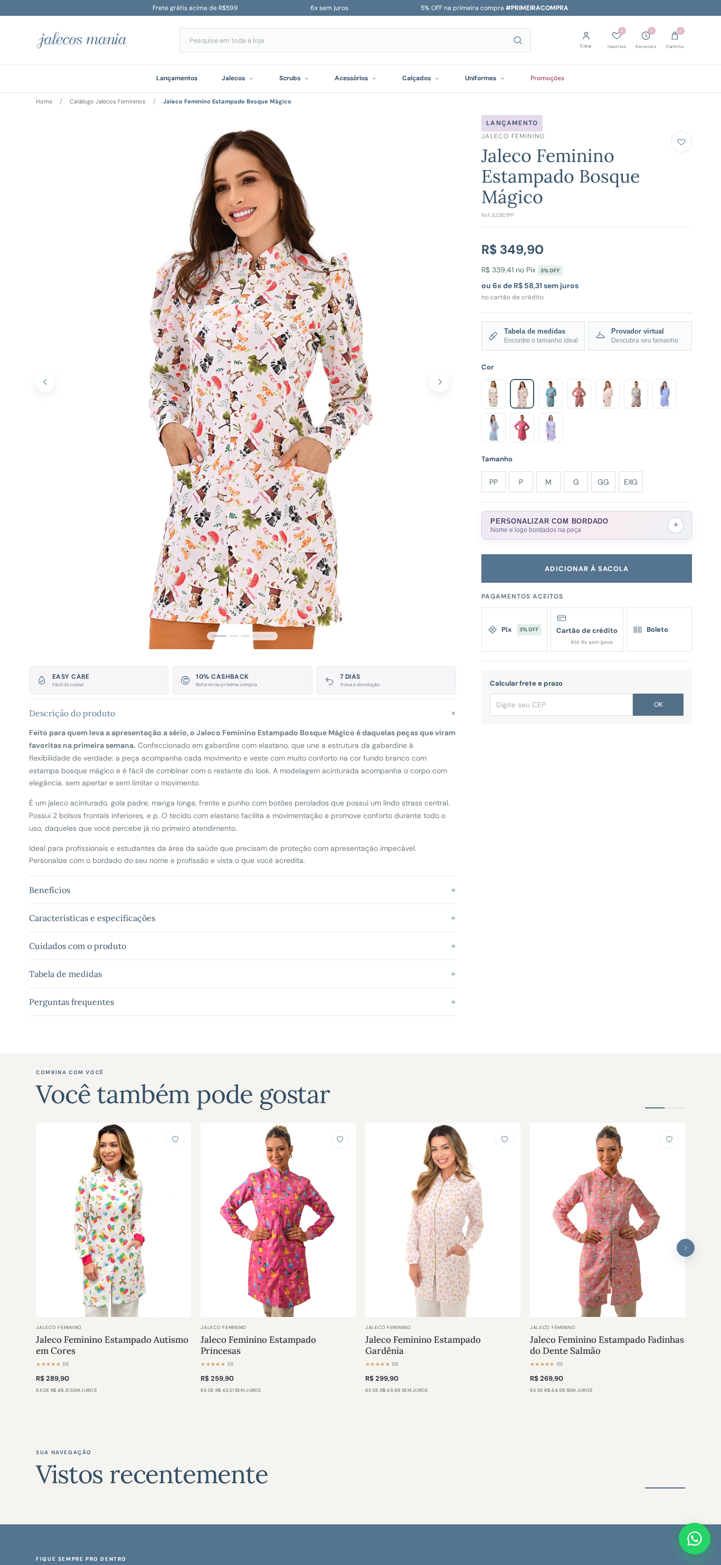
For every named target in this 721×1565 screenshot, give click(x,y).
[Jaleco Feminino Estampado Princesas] (278, 1220)
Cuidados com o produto (243, 946)
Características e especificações (243, 918)
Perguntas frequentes (243, 1002)
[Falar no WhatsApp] (694, 1538)
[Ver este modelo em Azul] (550, 394)
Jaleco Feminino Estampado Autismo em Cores (112, 1345)
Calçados (416, 78)
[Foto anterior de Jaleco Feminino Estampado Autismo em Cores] (49, 1220)
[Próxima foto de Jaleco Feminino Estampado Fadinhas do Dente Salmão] (672, 1220)
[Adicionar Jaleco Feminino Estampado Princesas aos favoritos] (339, 1139)
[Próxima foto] (440, 382)
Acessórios (351, 78)
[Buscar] (517, 40)
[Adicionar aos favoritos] (681, 142)
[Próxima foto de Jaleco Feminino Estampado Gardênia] (507, 1220)
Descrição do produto (243, 713)
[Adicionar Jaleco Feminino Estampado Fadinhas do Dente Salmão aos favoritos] (669, 1139)
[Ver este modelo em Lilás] (664, 394)
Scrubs (289, 78)
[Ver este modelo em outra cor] (493, 394)
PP (493, 482)
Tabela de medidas (243, 974)
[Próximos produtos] (686, 1248)
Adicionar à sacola (587, 568)
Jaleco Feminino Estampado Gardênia (423, 1345)
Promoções (547, 78)
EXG (631, 482)
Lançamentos (176, 78)
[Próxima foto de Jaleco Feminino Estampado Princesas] (343, 1220)
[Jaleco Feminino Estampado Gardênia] (442, 1220)
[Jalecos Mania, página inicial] (96, 40)
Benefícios (243, 890)
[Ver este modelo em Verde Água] (493, 427)
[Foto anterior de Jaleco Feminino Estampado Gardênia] (378, 1220)
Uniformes (480, 78)
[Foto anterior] (45, 382)
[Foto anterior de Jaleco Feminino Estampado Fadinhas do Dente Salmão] (543, 1220)
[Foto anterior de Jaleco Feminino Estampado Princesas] (214, 1220)
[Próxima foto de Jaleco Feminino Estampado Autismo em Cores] (178, 1220)
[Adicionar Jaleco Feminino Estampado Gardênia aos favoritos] (504, 1139)
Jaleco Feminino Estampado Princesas (258, 1345)
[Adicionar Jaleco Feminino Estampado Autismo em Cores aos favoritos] (175, 1139)
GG (603, 482)
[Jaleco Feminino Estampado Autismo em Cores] (113, 1220)
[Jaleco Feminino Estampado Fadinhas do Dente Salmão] (607, 1220)
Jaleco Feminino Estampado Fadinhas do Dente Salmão (607, 1345)
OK (658, 704)
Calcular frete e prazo (526, 683)
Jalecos (233, 78)
